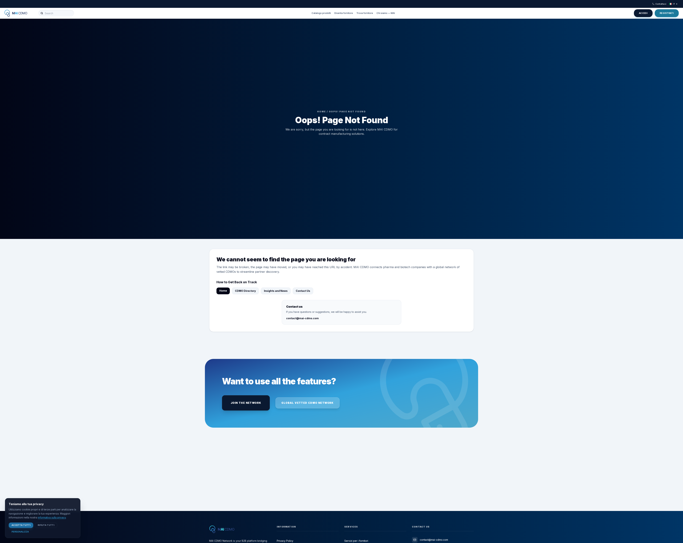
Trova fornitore (364, 13)
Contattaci (660, 4)
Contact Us (303, 290)
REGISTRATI (667, 13)
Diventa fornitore (343, 13)
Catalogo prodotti (321, 13)
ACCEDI (643, 13)
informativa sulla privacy (52, 517)
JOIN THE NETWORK (246, 402)
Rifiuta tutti (46, 525)
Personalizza (20, 531)
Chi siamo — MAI (386, 13)
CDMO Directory (245, 290)
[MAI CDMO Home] (18, 13)
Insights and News (276, 290)
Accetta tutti (21, 525)
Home (223, 290)
